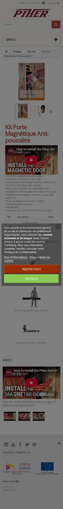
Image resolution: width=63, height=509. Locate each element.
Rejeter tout (31, 269)
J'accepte (31, 279)
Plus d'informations (16, 257)
